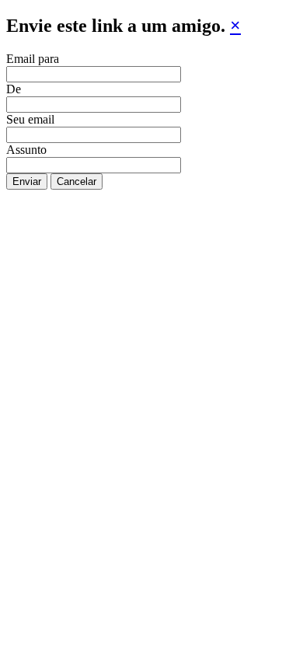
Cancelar (76, 181)
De (13, 89)
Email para (32, 58)
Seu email (30, 119)
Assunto (26, 149)
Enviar (26, 181)
